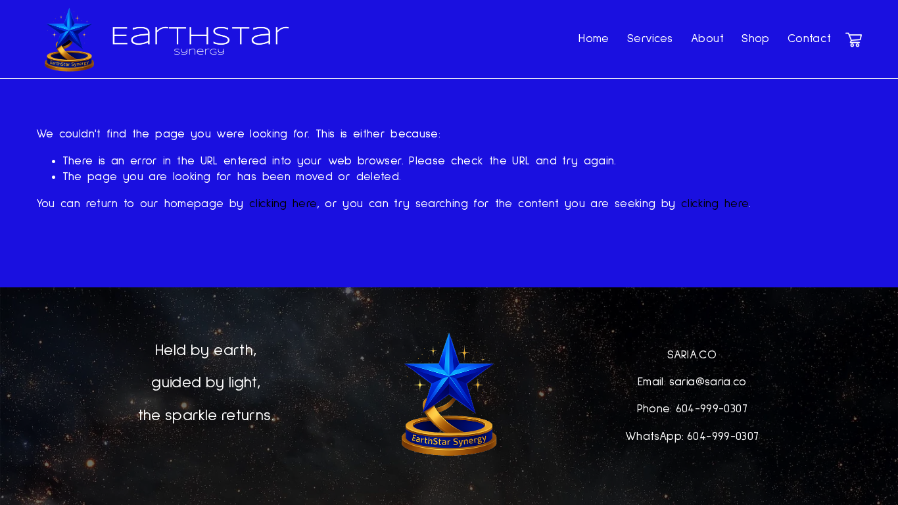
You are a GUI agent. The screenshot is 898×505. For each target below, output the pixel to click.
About (707, 39)
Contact (810, 39)
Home (594, 39)
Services (650, 39)
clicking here (283, 204)
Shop (755, 39)
